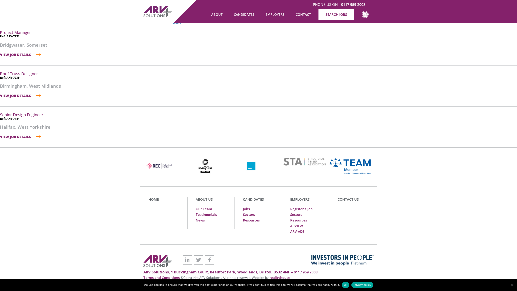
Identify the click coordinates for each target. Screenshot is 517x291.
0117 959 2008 (353, 4)
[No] (512, 285)
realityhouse (279, 277)
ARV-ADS (297, 231)
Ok (346, 284)
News (200, 220)
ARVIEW (296, 226)
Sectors (249, 214)
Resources (251, 220)
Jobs (246, 209)
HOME (153, 199)
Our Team (204, 209)
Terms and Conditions (162, 277)
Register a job (301, 209)
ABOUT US (204, 199)
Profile (365, 17)
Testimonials (206, 214)
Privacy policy (362, 284)
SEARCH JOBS (336, 14)
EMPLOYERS (300, 199)
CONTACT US (348, 199)
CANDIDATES (253, 199)
